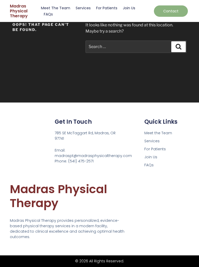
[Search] (178, 46)
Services (83, 8)
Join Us (129, 8)
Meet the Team (55, 8)
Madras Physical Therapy (19, 11)
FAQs (48, 14)
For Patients (106, 8)
